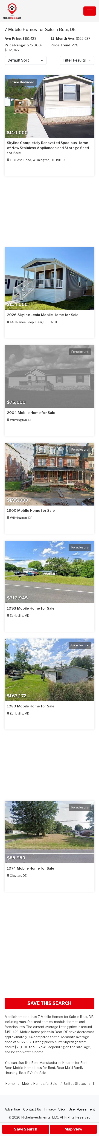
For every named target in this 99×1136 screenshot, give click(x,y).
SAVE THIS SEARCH (49, 1003)
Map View (73, 1129)
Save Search (25, 1129)
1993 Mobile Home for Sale (31, 608)
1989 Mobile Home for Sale (31, 706)
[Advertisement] (49, 944)
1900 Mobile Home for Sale (31, 511)
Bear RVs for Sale (32, 1073)
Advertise (12, 1109)
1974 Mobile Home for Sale (30, 868)
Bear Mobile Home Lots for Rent (30, 1068)
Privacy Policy (55, 1109)
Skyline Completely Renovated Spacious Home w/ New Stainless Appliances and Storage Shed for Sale (48, 148)
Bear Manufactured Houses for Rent (59, 1063)
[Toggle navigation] (89, 11)
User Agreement (82, 1109)
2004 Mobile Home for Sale (31, 413)
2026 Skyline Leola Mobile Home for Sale (42, 315)
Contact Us (32, 1109)
